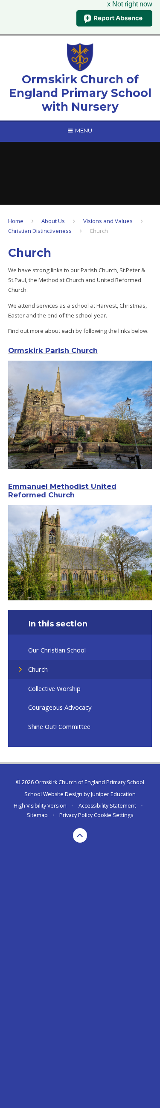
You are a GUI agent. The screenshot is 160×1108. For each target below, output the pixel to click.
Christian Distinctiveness (40, 231)
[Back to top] (80, 835)
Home (15, 221)
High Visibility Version (40, 805)
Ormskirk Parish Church (53, 350)
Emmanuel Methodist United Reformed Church (62, 490)
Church (99, 231)
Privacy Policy (76, 815)
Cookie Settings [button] (113, 815)
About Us (53, 221)
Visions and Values (108, 221)
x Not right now (129, 4)
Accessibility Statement (107, 805)
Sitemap (37, 815)
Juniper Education (113, 794)
